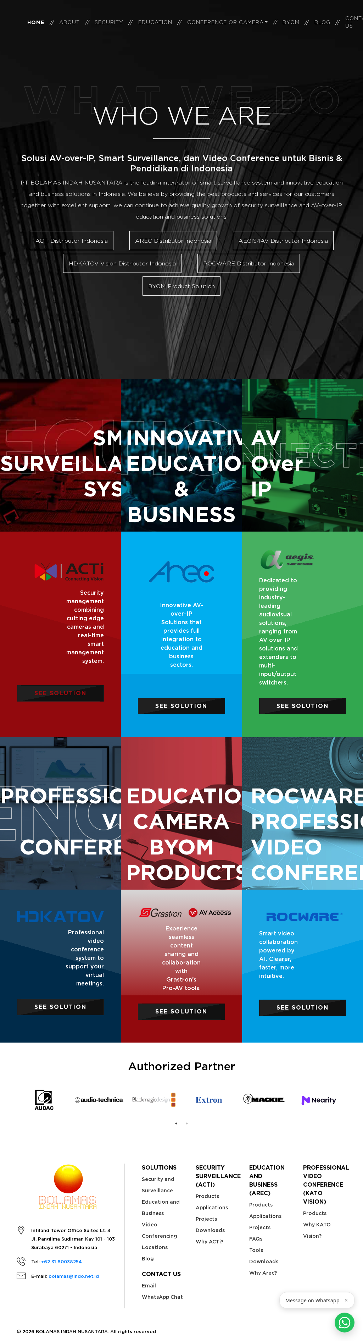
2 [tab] (186, 1123)
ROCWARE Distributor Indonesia (248, 263)
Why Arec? (263, 1273)
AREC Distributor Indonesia (173, 240)
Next (351, 1100)
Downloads (210, 1230)
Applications (212, 1207)
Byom (291, 22)
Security (109, 22)
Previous (11, 1100)
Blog (322, 22)
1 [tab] (176, 1123)
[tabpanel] (44, 1100)
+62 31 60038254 (61, 1262)
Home (35, 22)
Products (207, 1196)
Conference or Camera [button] (225, 22)
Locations (155, 1247)
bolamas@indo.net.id (74, 1276)
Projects (206, 1219)
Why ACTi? (209, 1241)
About (69, 22)
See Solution (60, 693)
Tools (256, 1250)
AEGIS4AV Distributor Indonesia (283, 240)
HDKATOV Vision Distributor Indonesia (122, 263)
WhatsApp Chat (162, 1297)
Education (155, 22)
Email (149, 1285)
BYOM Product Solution (181, 286)
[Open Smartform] (344, 1322)
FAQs (255, 1239)
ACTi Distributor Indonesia (71, 240)
